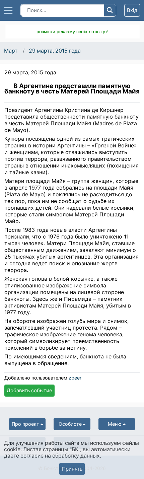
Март (10, 51)
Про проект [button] (25, 424)
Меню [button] (115, 424)
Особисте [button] (70, 424)
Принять (72, 469)
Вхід (132, 10)
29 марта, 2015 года (55, 51)
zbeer (75, 378)
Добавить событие (29, 390)
